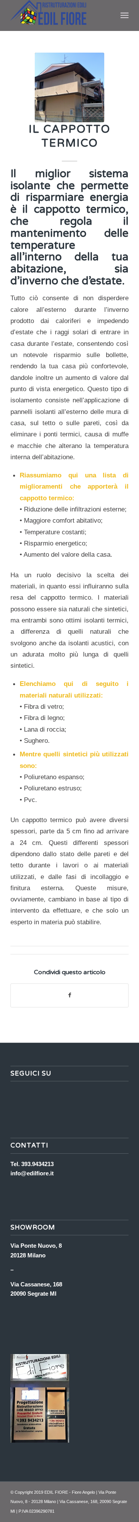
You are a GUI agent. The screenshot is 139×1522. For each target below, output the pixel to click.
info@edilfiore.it (32, 1173)
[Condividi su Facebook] (69, 995)
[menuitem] (124, 15)
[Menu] (124, 15)
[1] (69, 87)
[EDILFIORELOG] (57, 15)
